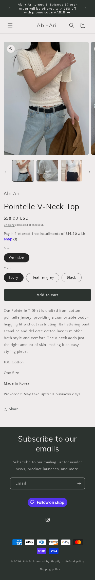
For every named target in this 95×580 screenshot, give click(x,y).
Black (71, 278)
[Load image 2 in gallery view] (47, 170)
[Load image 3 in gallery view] (71, 170)
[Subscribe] (79, 483)
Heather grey (42, 278)
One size (16, 258)
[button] (10, 25)
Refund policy (74, 561)
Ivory (13, 278)
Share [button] (13, 409)
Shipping (9, 225)
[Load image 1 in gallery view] (23, 170)
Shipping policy (50, 569)
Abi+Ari (27, 561)
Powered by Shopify (47, 561)
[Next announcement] (85, 8)
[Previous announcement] (9, 8)
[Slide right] (89, 171)
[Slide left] (5, 171)
